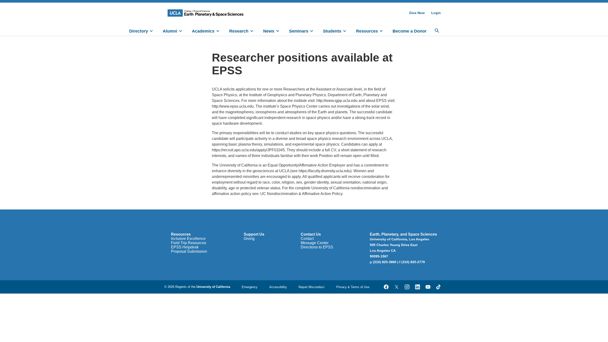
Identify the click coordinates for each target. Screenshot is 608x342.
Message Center (314, 243)
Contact (307, 239)
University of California (213, 287)
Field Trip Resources (188, 243)
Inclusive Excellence (188, 239)
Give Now (417, 13)
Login (436, 13)
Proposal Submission (189, 251)
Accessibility (278, 287)
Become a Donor (410, 31)
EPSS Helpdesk (185, 247)
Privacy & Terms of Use (352, 287)
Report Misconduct (311, 287)
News (268, 31)
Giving (249, 239)
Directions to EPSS (317, 247)
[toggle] (151, 30)
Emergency (249, 287)
